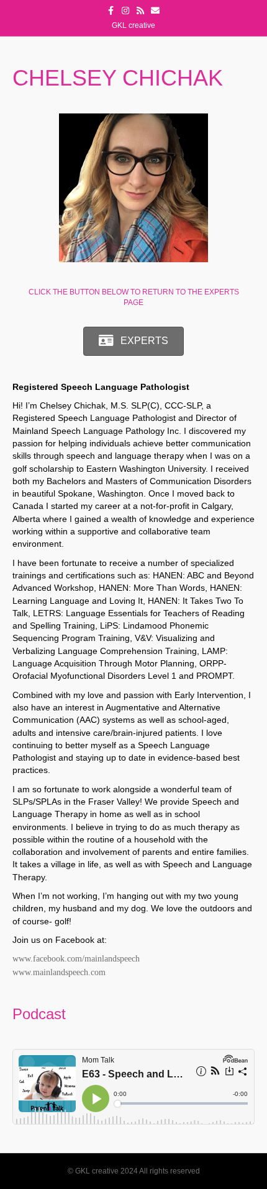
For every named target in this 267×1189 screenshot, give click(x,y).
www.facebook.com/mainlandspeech (76, 958)
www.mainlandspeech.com (59, 972)
